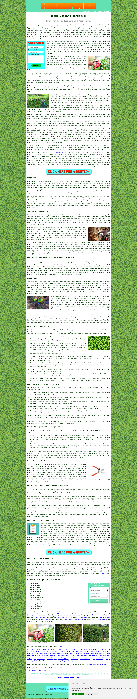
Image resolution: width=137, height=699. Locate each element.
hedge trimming (69, 537)
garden (45, 323)
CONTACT (100, 11)
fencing (51, 616)
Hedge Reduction (42, 651)
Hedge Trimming (39, 659)
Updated (44, 683)
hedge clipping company (63, 147)
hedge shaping (102, 535)
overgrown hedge (53, 451)
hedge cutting (80, 36)
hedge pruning (49, 539)
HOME (85, 11)
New (40, 683)
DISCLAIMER (106, 11)
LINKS (89, 11)
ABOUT (94, 11)
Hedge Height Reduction (100, 651)
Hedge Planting (45, 653)
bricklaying (83, 618)
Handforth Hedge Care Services (43, 580)
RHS (41, 272)
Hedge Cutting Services (78, 655)
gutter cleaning (45, 619)
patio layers (72, 616)
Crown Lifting (63, 659)
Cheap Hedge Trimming (40, 649)
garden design (104, 618)
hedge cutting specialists (66, 573)
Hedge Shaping (32, 653)
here (102, 573)
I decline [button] (81, 694)
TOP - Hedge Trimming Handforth (39, 670)
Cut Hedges (93, 655)
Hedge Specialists (82, 653)
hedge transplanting (88, 496)
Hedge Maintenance (90, 649)
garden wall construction (73, 619)
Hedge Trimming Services (60, 649)
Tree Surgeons (59, 683)
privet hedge (76, 387)
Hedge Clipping (99, 657)
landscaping (92, 515)
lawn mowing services (98, 616)
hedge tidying (53, 531)
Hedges (29, 86)
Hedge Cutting (72, 651)
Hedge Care (69, 653)
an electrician (101, 619)
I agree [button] (74, 694)
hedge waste (41, 111)
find (33, 562)
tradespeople (48, 621)
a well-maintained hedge (85, 116)
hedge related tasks (102, 541)
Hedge (29, 152)
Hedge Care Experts (57, 651)
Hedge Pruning (76, 649)
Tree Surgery (52, 659)
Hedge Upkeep (84, 651)
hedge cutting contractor (64, 41)
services (58, 166)
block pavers (62, 614)
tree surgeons (69, 227)
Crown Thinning (85, 659)
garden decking (87, 614)
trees (105, 220)
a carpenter (62, 618)
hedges (95, 25)
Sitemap (28, 683)
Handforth (59, 152)
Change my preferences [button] (91, 694)
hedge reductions (102, 539)
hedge (85, 43)
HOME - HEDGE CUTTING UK (68, 678)
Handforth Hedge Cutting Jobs (96, 664)
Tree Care (74, 659)
